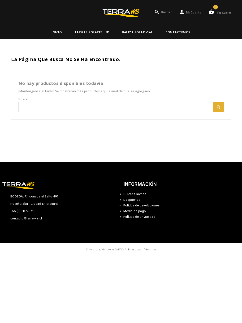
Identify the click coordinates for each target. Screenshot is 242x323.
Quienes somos (135, 194)
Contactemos (177, 32)
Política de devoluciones (141, 205)
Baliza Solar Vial (137, 32)
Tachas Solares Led (91, 32)
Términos (150, 249)
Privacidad (135, 249)
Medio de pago (134, 211)
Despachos (131, 199)
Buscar (218, 107)
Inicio (57, 32)
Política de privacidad (139, 216)
